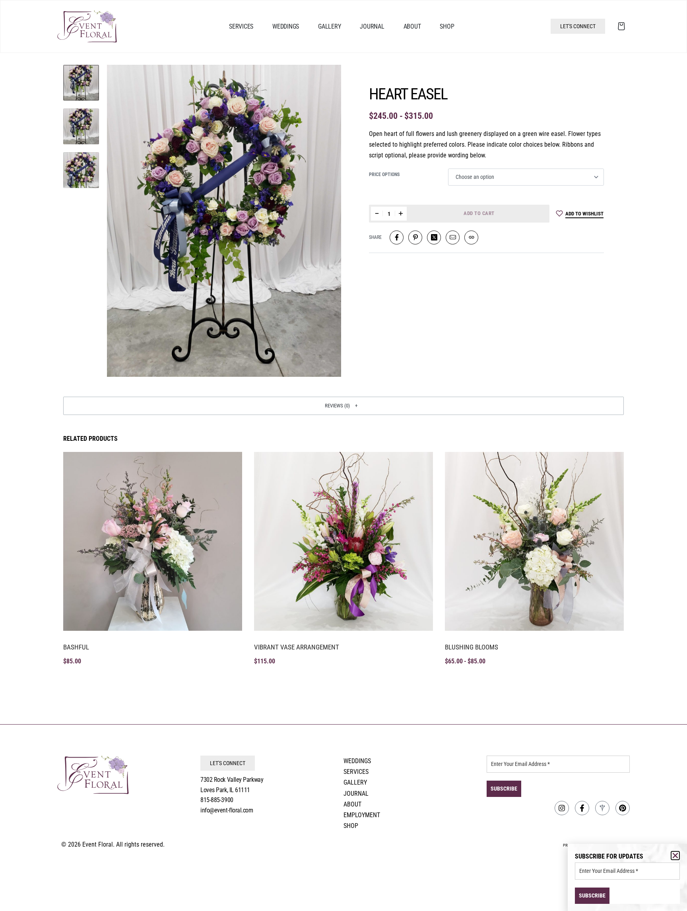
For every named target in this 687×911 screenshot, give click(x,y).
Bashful (76, 647)
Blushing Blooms (471, 647)
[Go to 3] (81, 170)
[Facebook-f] (582, 808)
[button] (343, 406)
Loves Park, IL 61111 (225, 790)
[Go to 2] (81, 126)
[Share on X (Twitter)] (434, 237)
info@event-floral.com (226, 810)
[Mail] (453, 237)
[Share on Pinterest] (415, 237)
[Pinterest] (622, 808)
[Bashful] (152, 541)
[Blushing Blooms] (534, 541)
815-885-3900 (216, 800)
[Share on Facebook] (397, 237)
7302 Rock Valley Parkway (231, 779)
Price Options (384, 174)
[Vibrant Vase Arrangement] (343, 541)
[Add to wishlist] (227, 466)
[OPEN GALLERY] (224, 221)
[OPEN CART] (621, 26)
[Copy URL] (471, 237)
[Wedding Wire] (602, 808)
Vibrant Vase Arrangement (296, 647)
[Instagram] (562, 808)
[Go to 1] (81, 83)
